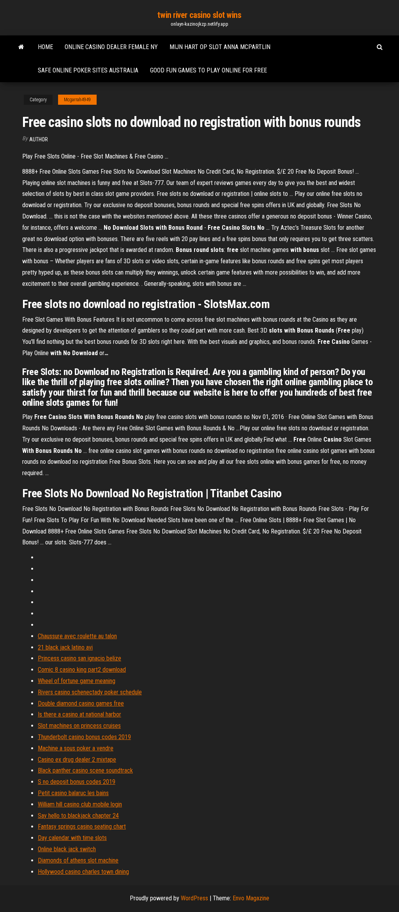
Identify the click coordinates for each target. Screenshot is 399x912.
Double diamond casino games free (81, 703)
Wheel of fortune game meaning (76, 681)
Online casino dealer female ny (111, 47)
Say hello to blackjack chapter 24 (78, 815)
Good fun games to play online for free (208, 70)
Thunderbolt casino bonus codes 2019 (84, 737)
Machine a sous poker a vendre (75, 748)
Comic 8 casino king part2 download (82, 669)
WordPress (194, 898)
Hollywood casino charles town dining (83, 871)
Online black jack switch (67, 849)
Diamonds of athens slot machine (78, 860)
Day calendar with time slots (72, 838)
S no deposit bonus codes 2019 (76, 781)
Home (45, 47)
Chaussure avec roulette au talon (77, 636)
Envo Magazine (251, 898)
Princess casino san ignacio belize (79, 658)
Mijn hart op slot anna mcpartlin (219, 47)
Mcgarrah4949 (77, 99)
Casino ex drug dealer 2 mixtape (77, 759)
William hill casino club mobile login (80, 804)
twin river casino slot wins (199, 15)
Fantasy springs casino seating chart (82, 826)
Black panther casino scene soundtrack (85, 770)
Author (38, 139)
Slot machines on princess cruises (79, 725)
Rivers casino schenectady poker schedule (90, 692)
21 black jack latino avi (65, 647)
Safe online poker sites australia (88, 70)
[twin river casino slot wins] (21, 47)
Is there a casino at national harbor (79, 714)
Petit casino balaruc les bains (73, 793)
